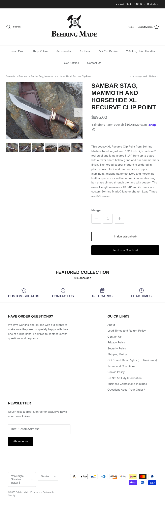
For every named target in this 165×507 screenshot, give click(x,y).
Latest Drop (16, 51)
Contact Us (94, 62)
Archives (85, 51)
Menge (96, 210)
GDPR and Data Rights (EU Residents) (132, 360)
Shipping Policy (117, 354)
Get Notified (71, 62)
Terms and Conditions (121, 366)
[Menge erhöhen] (119, 219)
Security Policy (116, 348)
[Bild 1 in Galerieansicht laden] (44, 110)
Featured (23, 76)
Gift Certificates (108, 51)
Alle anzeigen (82, 277)
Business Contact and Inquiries (127, 383)
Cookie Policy (116, 372)
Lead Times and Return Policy (126, 330)
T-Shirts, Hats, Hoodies (141, 51)
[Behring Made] (74, 27)
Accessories (64, 51)
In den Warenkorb (125, 236)
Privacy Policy (116, 342)
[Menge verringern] (96, 219)
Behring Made (22, 492)
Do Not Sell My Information (124, 378)
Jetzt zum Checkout (125, 250)
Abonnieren (20, 441)
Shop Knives (40, 51)
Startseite (10, 76)
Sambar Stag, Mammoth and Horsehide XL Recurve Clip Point (61, 76)
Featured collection (82, 272)
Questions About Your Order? (126, 389)
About (111, 324)
